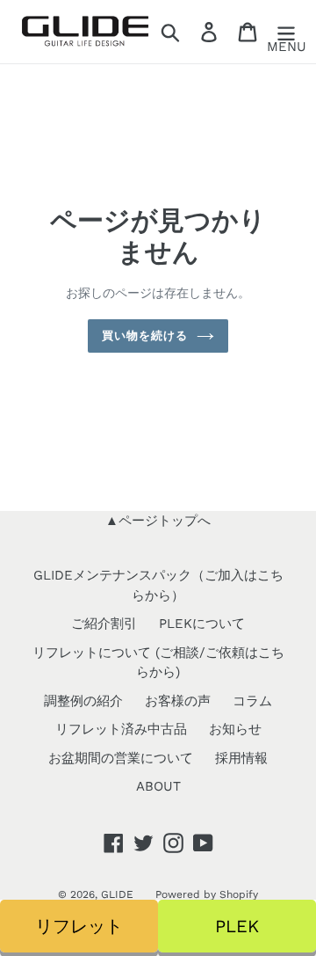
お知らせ (235, 729)
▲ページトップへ (158, 521)
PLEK (237, 926)
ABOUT (158, 786)
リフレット (79, 926)
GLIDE (117, 894)
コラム (252, 701)
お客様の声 (178, 701)
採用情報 (241, 758)
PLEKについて (202, 623)
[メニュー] (286, 31)
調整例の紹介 (83, 701)
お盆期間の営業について (120, 758)
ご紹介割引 (104, 623)
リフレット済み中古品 (121, 729)
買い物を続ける (145, 335)
